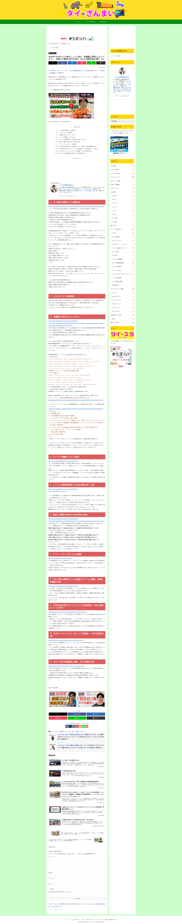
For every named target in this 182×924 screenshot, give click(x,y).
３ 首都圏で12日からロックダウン (66, 134)
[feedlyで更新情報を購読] (71, 196)
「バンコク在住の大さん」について (77, 919)
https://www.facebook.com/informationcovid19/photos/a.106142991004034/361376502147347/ (75, 400)
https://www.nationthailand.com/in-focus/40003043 (62, 321)
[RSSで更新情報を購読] (74, 196)
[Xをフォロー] (62, 196)
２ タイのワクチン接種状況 (64, 132)
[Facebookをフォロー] (64, 196)
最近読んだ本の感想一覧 (74, 190)
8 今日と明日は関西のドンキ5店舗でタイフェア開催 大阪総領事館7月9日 (76, 146)
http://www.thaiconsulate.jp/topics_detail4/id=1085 (62, 586)
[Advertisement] (76, 31)
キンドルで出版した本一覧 (90, 190)
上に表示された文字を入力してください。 (60, 891)
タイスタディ (87, 189)
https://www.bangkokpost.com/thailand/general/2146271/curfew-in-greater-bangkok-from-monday (75, 323)
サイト (50, 884)
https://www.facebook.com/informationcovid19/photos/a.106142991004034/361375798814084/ (75, 409)
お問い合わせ (89, 919)
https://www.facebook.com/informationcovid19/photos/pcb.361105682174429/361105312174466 (75, 206)
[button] (104, 48)
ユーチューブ (67, 189)
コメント (51, 856)
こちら (69, 192)
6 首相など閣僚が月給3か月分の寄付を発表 (68, 141)
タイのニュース (53, 53)
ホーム (65, 919)
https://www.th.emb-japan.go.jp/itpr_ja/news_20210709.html (65, 640)
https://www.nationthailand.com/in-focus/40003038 (62, 489)
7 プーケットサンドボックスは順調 (66, 144)
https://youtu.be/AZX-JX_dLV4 (57, 491)
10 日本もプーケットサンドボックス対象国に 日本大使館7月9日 (74, 151)
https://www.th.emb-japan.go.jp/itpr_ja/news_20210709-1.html (65, 666)
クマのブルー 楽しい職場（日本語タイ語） (71, 745)
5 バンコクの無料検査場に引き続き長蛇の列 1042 (70, 139)
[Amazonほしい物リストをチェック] (69, 196)
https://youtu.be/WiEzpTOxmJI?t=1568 (59, 558)
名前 (50, 872)
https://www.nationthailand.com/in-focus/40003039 (62, 461)
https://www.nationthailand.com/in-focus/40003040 (62, 519)
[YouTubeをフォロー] (67, 196)
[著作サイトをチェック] (60, 196)
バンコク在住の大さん (75, 70)
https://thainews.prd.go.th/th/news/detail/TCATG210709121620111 (67, 612)
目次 (75, 127)
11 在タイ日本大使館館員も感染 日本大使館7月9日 (71, 153)
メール (51, 878)
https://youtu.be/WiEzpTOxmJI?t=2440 (59, 325)
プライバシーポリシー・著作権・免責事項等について (106, 919)
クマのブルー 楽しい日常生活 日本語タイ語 (70, 734)
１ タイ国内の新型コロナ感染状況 (66, 130)
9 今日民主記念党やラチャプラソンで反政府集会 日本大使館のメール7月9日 (77, 148)
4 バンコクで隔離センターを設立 (66, 137)
